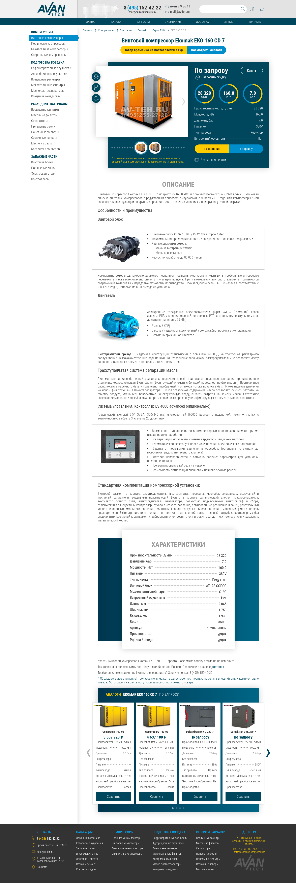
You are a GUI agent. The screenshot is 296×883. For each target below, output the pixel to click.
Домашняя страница (88, 838)
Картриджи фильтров (45, 149)
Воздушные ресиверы (45, 79)
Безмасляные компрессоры (49, 49)
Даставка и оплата (87, 858)
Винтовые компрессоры (47, 38)
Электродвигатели (43, 173)
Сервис (228, 21)
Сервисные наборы (44, 138)
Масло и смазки (42, 143)
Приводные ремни (43, 126)
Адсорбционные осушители (49, 74)
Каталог (116, 21)
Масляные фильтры (44, 115)
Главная (90, 21)
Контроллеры (40, 179)
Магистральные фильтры (48, 85)
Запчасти (143, 21)
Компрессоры (42, 32)
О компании (173, 21)
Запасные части (44, 157)
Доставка (202, 21)
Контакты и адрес (86, 869)
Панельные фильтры (45, 132)
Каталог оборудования (89, 843)
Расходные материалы (49, 104)
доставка (217, 667)
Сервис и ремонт (85, 864)
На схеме (42, 867)
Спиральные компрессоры (48, 55)
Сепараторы (39, 121)
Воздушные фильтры (45, 109)
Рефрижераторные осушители (51, 68)
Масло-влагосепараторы (47, 91)
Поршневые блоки (43, 168)
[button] (141, 148)
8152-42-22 (142, 7)
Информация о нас (87, 853)
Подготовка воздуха (47, 62)
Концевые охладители (45, 96)
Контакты (254, 21)
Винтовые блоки (42, 162)
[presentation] (183, 100)
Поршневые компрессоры (48, 43)
